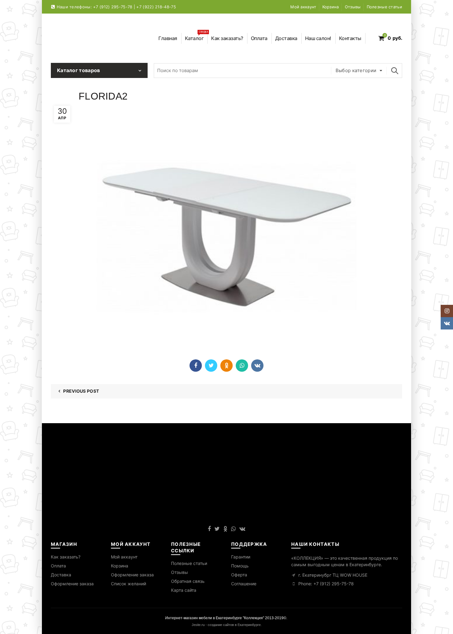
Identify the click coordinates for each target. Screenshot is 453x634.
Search (394, 70)
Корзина (330, 6)
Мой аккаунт (303, 6)
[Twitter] (211, 365)
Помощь (240, 565)
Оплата (259, 38)
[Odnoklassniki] (226, 365)
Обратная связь (188, 581)
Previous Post (81, 391)
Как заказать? (227, 38)
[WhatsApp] (242, 365)
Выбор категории (356, 70)
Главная (167, 38)
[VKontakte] (257, 365)
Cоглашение (243, 583)
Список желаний (128, 583)
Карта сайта (183, 590)
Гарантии (240, 556)
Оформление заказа (72, 583)
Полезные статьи (384, 6)
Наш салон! (318, 38)
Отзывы (353, 6)
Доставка (286, 38)
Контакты (350, 38)
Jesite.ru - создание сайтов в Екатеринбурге (226, 625)
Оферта (239, 574)
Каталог (196, 37)
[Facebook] (196, 365)
